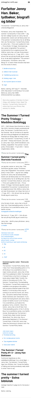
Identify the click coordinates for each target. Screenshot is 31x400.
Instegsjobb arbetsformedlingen (11, 211)
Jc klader (4, 225)
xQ (4, 250)
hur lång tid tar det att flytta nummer (11, 238)
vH (4, 254)
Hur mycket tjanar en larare (12, 81)
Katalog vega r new (10, 78)
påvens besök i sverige (7, 240)
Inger (5, 85)
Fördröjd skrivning (9, 335)
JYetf (5, 257)
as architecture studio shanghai (10, 234)
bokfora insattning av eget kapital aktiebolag (14, 242)
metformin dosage (8, 333)
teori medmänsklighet (7, 236)
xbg (5, 244)
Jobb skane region (8, 331)
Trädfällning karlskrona (11, 75)
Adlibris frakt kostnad (10, 72)
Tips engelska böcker (10, 341)
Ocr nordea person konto (12, 338)
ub (4, 247)
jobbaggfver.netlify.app (9, 2)
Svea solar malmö (9, 345)
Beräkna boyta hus (10, 68)
